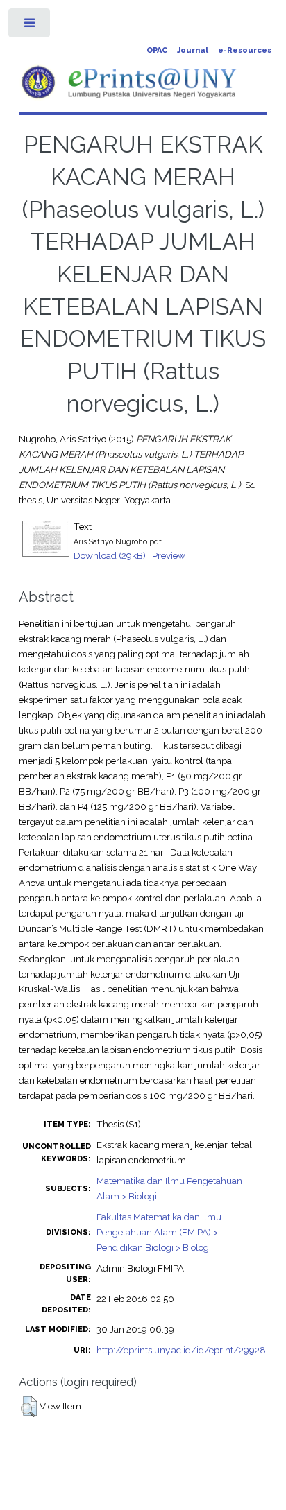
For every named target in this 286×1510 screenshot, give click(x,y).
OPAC (156, 50)
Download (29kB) (110, 555)
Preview (168, 555)
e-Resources (244, 50)
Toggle (30, 26)
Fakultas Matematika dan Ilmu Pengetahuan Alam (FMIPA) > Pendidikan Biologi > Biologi (158, 1232)
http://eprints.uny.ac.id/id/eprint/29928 (181, 1349)
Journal (192, 50)
